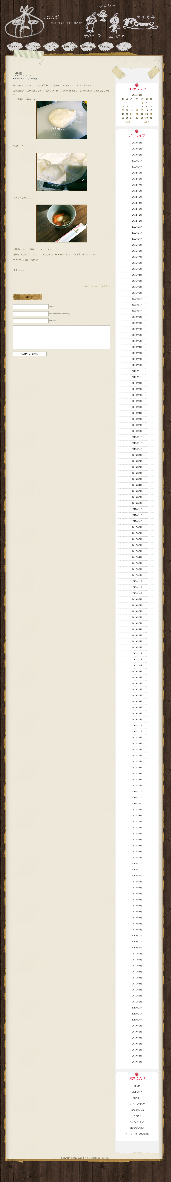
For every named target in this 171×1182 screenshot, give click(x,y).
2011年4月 (137, 984)
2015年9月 (137, 671)
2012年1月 (137, 930)
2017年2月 (137, 569)
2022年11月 (137, 161)
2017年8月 (137, 533)
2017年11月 (137, 515)
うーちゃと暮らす (137, 1104)
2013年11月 (137, 797)
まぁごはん (106, 46)
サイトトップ (15, 46)
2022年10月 (137, 167)
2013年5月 (137, 833)
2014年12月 (137, 725)
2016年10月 (137, 593)
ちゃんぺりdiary (137, 1122)
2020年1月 (137, 365)
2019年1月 (137, 431)
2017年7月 (137, 539)
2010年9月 (137, 1026)
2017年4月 (137, 557)
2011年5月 (137, 978)
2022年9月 (137, 173)
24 (151, 114)
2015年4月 (137, 701)
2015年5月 (137, 695)
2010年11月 (137, 1014)
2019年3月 (137, 419)
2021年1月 (137, 293)
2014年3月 (137, 773)
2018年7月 (137, 467)
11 (123, 110)
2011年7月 (137, 966)
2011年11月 (137, 942)
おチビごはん (88, 46)
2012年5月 (137, 906)
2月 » (146, 122)
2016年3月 (137, 635)
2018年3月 (137, 491)
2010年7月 (137, 1038)
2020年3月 (137, 353)
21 (137, 114)
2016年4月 (137, 629)
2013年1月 (137, 857)
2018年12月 (137, 437)
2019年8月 (137, 389)
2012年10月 (137, 875)
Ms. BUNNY (137, 1092)
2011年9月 (137, 954)
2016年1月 (137, 647)
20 (131, 114)
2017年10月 (137, 521)
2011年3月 (137, 990)
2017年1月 (137, 575)
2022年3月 (137, 209)
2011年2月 (137, 996)
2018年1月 (137, 503)
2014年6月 (137, 755)
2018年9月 (137, 455)
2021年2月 (137, 287)
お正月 (104, 286)
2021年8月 (137, 251)
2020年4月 (137, 347)
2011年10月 (137, 948)
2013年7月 (137, 821)
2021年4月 (137, 275)
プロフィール (34, 46)
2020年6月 (137, 335)
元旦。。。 (24, 73)
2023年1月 (137, 155)
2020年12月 (137, 299)
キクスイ (137, 1116)
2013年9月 (137, 809)
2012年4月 (137, 912)
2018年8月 (137, 461)
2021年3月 (137, 281)
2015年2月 (137, 713)
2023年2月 (137, 149)
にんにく (125, 46)
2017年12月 (137, 509)
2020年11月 (137, 305)
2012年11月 (137, 869)
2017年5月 (137, 551)
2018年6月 (137, 473)
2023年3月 (137, 143)
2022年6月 (137, 191)
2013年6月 (137, 827)
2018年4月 (137, 485)
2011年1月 (137, 1002)
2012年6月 (137, 900)
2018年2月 (137, 497)
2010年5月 (137, 1050)
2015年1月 (137, 719)
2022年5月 (137, 197)
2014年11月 (137, 731)
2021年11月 (137, 233)
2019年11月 (137, 371)
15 (142, 110)
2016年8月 (137, 605)
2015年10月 (137, 665)
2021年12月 (137, 227)
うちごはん (94, 286)
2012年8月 (137, 888)
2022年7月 (137, 185)
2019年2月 (137, 425)
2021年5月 (137, 269)
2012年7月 (137, 894)
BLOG (52, 46)
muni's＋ (137, 1098)
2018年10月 (137, 449)
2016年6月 (137, 617)
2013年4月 (137, 839)
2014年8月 (137, 743)
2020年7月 (137, 329)
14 (137, 110)
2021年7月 (137, 257)
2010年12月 (137, 1008)
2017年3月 (137, 563)
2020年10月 (137, 311)
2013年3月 (137, 845)
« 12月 (127, 122)
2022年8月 (137, 179)
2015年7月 (137, 683)
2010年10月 (137, 1020)
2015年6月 (137, 689)
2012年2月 (137, 924)
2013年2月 (137, 851)
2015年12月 (137, 653)
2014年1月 (137, 785)
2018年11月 (137, 443)
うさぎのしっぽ (137, 1110)
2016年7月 (137, 611)
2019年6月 (137, 401)
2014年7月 (137, 749)
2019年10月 (137, 377)
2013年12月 (137, 791)
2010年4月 (137, 1056)
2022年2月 (137, 215)
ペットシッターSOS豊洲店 (137, 1134)
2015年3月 (137, 707)
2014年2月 (137, 779)
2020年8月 (137, 323)
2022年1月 (137, 221)
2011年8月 (137, 960)
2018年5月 (137, 479)
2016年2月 (137, 641)
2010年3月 (137, 1062)
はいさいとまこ (137, 1128)
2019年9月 (137, 383)
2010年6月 (137, 1044)
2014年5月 (137, 761)
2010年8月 (137, 1032)
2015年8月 (137, 677)
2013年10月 (137, 803)
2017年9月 (137, 527)
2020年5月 (137, 341)
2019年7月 (137, 395)
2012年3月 (137, 918)
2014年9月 (137, 737)
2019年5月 (137, 407)
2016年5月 (137, 623)
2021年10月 (137, 239)
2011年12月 (137, 936)
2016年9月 (137, 599)
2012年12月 (137, 863)
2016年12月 (137, 581)
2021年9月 (137, 245)
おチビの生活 (70, 46)
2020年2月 (137, 359)
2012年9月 (137, 881)
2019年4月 (137, 413)
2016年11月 (137, 587)
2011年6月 (137, 972)
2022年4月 (137, 203)
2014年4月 (137, 767)
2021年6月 (137, 263)
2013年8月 (137, 815)
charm (137, 1086)
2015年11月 (137, 659)
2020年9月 (137, 317)
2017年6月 (137, 545)
